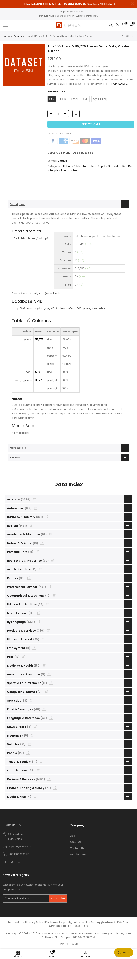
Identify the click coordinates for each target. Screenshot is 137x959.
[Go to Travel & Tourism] (41, 761)
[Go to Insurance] (32, 735)
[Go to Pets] (23, 656)
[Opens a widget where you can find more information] (123, 952)
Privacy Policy (34, 922)
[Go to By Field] (31, 525)
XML (25, 293)
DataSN (62, 161)
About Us (75, 842)
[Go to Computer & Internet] (47, 691)
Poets (76, 170)
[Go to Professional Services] (50, 586)
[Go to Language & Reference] (51, 718)
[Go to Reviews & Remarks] (49, 779)
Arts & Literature (78, 166)
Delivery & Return (58, 153)
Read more (118, 84)
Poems (18, 36)
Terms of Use (16, 922)
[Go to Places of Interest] (43, 639)
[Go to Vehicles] (29, 744)
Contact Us (77, 848)
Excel (33, 293)
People (54, 170)
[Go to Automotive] (35, 508)
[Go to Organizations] (38, 770)
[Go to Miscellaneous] (38, 613)
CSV (41, 293)
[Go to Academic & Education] (50, 534)
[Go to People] (28, 753)
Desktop (42, 238)
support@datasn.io (71, 11)
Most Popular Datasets (105, 166)
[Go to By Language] (39, 621)
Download (52, 293)
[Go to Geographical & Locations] (54, 595)
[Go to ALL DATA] (34, 499)
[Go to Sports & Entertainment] (51, 683)
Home (6, 36)
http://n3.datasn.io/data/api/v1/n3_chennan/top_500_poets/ (53, 308)
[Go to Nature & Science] (42, 543)
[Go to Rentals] (29, 578)
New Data (128, 166)
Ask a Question (83, 153)
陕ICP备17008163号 (84, 937)
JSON (17, 293)
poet (29, 372)
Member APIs (78, 854)
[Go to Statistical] (31, 700)
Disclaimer (51, 922)
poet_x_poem (23, 380)
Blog (72, 835)
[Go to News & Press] (35, 726)
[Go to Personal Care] (37, 551)
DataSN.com (59, 933)
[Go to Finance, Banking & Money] (55, 788)
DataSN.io (44, 933)
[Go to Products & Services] (48, 630)
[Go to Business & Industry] (47, 516)
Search (76, 943)
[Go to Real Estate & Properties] (52, 560)
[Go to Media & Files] (35, 796)
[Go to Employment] (34, 648)
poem (28, 339)
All (63, 166)
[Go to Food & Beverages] (44, 709)
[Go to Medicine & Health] (44, 665)
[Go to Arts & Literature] (40, 569)
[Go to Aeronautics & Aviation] (49, 674)
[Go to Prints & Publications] (47, 604)
